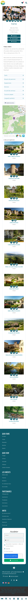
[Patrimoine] (14, 598)
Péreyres (19, 590)
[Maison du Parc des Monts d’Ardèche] (14, 346)
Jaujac (11, 589)
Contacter (15, 35)
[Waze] (23, 136)
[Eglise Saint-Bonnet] (14, 280)
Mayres (3, 590)
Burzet (2, 589)
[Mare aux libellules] (14, 368)
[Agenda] (18, 598)
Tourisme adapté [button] (8, 94)
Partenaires (6, 491)
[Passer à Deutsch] (8, 582)
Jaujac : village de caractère (14, 156)
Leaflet (11, 133)
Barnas (24, 587)
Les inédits (6, 472)
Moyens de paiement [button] (9, 79)
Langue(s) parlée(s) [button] (9, 98)
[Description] (10, 20)
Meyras (6, 590)
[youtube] (16, 580)
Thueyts (13, 593)
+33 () (17, 571)
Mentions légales (14, 576)
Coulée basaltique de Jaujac (14, 244)
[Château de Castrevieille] (14, 170)
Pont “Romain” (14, 399)
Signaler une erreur (10, 102)
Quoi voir (5, 453)
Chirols (5, 589)
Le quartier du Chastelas (14, 333)
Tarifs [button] (5, 75)
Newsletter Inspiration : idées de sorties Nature (14, 545)
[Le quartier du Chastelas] (14, 324)
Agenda (8, 548)
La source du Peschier (14, 421)
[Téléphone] (12, 20)
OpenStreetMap (17, 133)
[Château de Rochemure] (14, 192)
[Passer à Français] (3, 582)
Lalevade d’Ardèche (16, 589)
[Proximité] (22, 598)
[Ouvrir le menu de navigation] (26, 598)
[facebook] (11, 580)
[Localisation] (18, 20)
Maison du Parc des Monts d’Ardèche (14, 355)
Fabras (8, 589)
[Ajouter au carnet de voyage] (7, 20)
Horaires (6, 576)
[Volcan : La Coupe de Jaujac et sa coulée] (14, 258)
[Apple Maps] (20, 136)
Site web (15, 41)
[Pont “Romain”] (14, 390)
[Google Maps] (17, 136)
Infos (4, 510)
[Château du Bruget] (14, 214)
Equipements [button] (7, 83)
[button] (14, 118)
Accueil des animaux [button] (9, 90)
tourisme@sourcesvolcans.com (9, 573)
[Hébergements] (2, 598)
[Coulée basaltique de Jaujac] (14, 236)
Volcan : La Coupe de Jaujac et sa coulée (14, 266)
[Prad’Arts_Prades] (14, 6)
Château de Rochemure (14, 200)
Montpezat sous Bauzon (12, 590)
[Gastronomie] (6, 598)
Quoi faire (6, 433)
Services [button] (6, 87)
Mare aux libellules (14, 377)
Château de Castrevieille (14, 178)
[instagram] (14, 580)
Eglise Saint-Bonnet (14, 288)
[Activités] (10, 598)
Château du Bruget (14, 222)
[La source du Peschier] (14, 412)
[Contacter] (15, 20)
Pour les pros (9, 551)
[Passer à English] (6, 582)
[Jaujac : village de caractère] (14, 147)
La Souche (22, 589)
